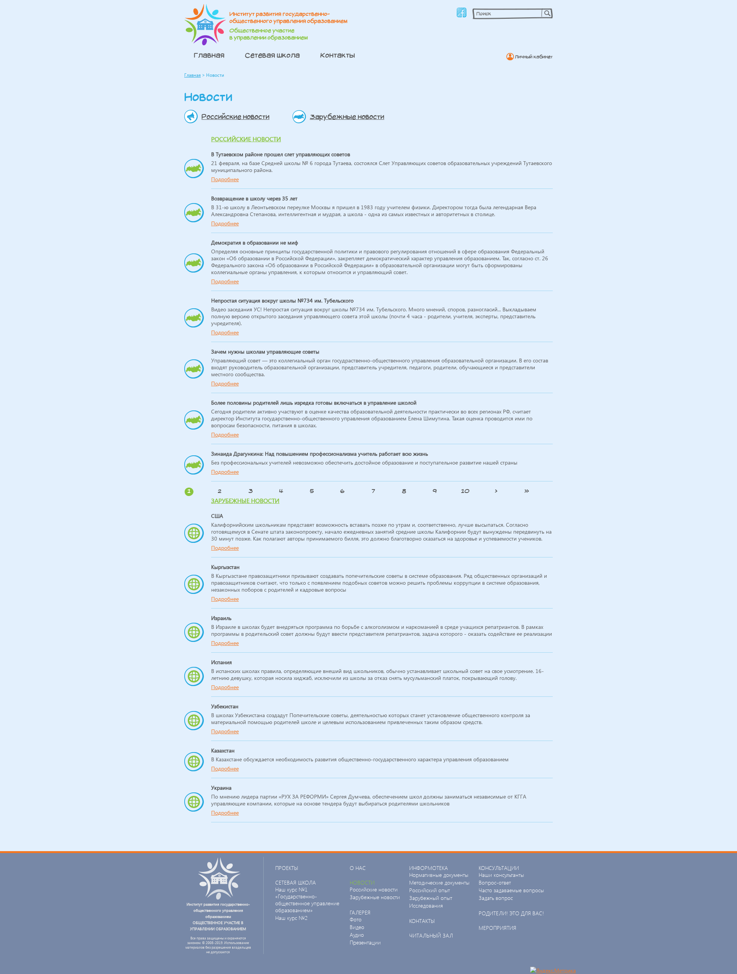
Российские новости (235, 116)
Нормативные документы (438, 874)
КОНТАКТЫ (422, 920)
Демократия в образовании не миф (254, 242)
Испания (221, 662)
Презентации (365, 942)
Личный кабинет (534, 57)
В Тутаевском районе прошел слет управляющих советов (280, 154)
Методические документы (439, 882)
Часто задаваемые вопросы (511, 890)
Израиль (221, 618)
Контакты (337, 55)
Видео (357, 927)
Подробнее (225, 179)
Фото (356, 919)
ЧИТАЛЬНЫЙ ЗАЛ (431, 935)
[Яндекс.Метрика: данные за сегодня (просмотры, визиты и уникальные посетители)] (553, 970)
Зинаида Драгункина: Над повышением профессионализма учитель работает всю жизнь (319, 453)
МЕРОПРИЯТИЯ (497, 927)
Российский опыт (429, 890)
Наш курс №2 (291, 917)
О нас (358, 867)
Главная (209, 55)
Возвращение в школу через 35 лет (254, 198)
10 (465, 490)
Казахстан (223, 750)
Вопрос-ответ (495, 882)
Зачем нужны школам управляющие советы (265, 351)
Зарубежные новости (347, 116)
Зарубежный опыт (430, 897)
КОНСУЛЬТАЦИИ (499, 867)
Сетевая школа (272, 55)
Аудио (357, 934)
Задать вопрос (496, 897)
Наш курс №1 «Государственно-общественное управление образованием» (307, 900)
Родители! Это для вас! (511, 913)
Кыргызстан (225, 567)
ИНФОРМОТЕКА (428, 867)
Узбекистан (224, 706)
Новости (362, 882)
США (217, 515)
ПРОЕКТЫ (286, 867)
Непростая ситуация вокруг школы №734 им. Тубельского (282, 300)
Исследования (426, 905)
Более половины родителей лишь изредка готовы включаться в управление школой (313, 402)
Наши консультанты (501, 874)
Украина (221, 787)
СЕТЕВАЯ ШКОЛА (295, 882)
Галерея (360, 912)
